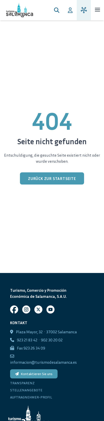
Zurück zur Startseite (52, 178)
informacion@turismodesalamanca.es (43, 362)
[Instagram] (26, 309)
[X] (38, 309)
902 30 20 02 (52, 339)
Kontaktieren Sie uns (37, 374)
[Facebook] (14, 309)
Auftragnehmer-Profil (31, 397)
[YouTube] (50, 309)
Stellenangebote (26, 390)
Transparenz (22, 383)
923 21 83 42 (27, 339)
